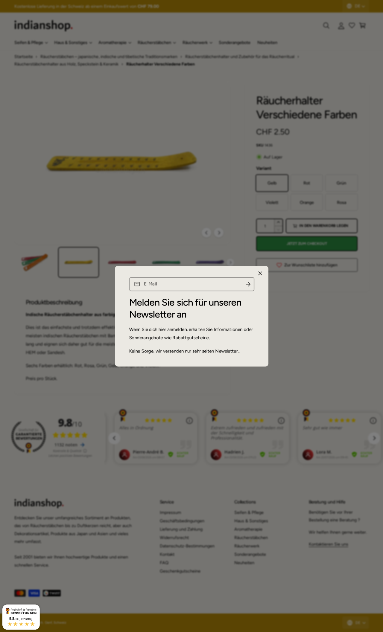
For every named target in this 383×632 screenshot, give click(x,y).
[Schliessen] (260, 273)
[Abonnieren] (247, 284)
